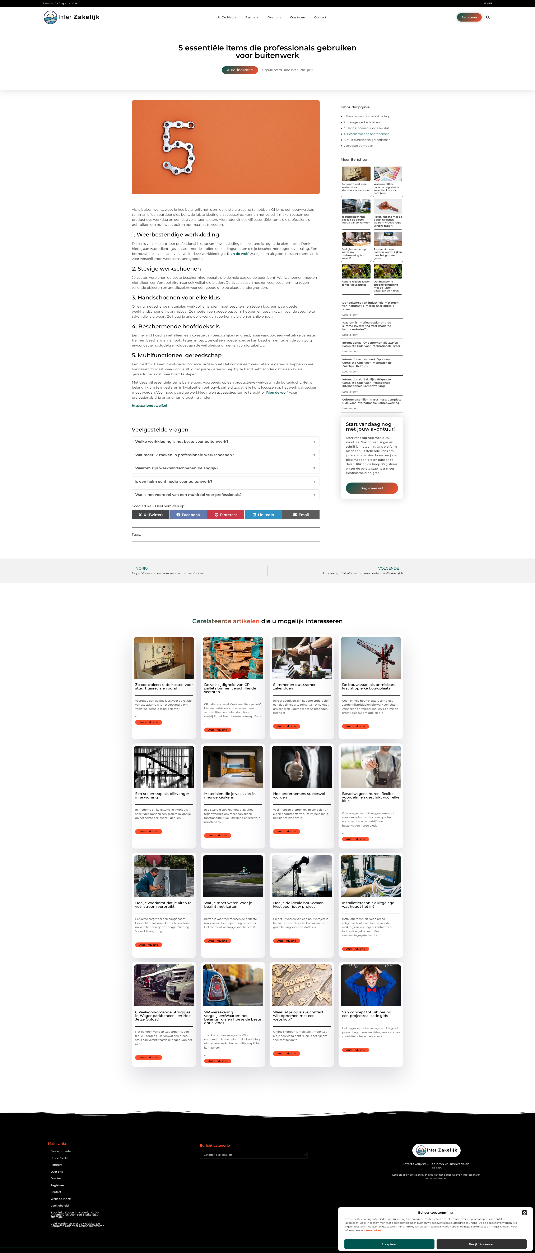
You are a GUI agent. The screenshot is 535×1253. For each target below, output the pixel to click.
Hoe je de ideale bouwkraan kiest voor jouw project (298, 905)
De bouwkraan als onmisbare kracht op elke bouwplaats (368, 686)
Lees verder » (350, 314)
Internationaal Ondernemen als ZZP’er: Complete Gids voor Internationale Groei (371, 344)
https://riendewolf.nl (149, 406)
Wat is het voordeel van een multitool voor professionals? (225, 495)
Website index (61, 1198)
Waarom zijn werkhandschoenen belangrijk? (225, 468)
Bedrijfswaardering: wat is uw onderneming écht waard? (354, 254)
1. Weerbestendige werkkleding (366, 116)
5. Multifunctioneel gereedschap (367, 140)
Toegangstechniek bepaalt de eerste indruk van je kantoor (356, 219)
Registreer (58, 1185)
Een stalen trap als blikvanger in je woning (162, 795)
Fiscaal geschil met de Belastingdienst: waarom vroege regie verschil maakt (388, 221)
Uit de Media (59, 1158)
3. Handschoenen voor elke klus (366, 128)
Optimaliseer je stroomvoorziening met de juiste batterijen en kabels (386, 286)
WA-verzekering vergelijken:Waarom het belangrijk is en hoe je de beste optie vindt (232, 1017)
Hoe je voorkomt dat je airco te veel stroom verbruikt (163, 905)
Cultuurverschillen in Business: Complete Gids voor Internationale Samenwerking (371, 401)
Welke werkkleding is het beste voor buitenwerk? (225, 441)
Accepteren (389, 1244)
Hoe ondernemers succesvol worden (299, 795)
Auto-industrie (240, 70)
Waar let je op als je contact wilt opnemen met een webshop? (298, 1015)
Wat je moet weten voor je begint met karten (228, 905)
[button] (524, 1213)
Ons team (297, 17)
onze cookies (372, 1230)
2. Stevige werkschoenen (362, 122)
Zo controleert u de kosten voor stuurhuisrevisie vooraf (356, 187)
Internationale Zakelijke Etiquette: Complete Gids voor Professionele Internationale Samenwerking (366, 383)
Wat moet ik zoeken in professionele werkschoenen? (225, 455)
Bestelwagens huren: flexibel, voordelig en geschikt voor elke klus (370, 797)
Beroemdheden (62, 1151)
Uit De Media (226, 17)
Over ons (274, 17)
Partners (251, 17)
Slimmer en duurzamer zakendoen (294, 686)
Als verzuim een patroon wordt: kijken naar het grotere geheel (388, 254)
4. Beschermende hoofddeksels (366, 134)
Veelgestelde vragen (358, 146)
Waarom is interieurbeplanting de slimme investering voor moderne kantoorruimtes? (366, 326)
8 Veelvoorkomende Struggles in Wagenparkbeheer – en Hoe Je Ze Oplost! (163, 1015)
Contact (320, 17)
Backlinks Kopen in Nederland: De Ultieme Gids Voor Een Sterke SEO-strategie (75, 1214)
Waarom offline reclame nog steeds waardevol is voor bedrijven (386, 188)
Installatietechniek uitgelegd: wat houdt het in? (368, 905)
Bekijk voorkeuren (481, 1244)
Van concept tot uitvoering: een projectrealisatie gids (367, 1014)
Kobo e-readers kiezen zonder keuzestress (356, 283)
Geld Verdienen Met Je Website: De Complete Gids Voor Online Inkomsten (77, 1224)
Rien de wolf (237, 254)
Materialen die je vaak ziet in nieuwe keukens (230, 795)
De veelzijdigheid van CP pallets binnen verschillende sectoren (230, 688)
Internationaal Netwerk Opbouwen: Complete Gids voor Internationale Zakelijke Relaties (367, 362)
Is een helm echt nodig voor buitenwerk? (225, 481)
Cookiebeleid (60, 1205)
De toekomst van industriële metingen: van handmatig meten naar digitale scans (370, 306)
